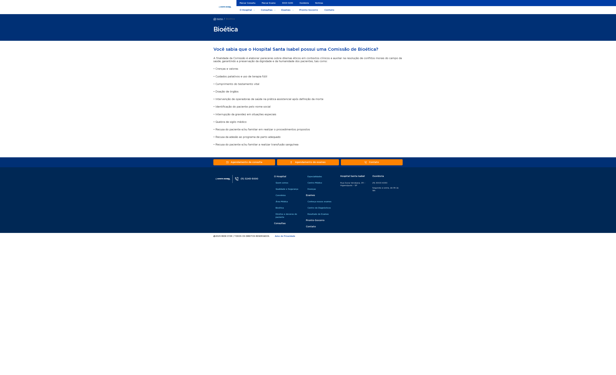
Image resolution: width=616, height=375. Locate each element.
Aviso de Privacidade (285, 236)
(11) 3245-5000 (249, 179)
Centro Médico (315, 183)
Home (220, 19)
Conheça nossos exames (319, 202)
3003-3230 (287, 3)
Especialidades (315, 177)
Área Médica (282, 202)
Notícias (319, 3)
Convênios (281, 195)
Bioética (280, 208)
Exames (285, 10)
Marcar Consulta (247, 3)
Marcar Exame (269, 3)
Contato (329, 10)
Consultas (266, 10)
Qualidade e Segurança (287, 189)
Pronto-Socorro (308, 10)
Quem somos (282, 183)
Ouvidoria (304, 3)
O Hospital (246, 10)
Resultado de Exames (318, 214)
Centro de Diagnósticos (319, 208)
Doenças (312, 189)
